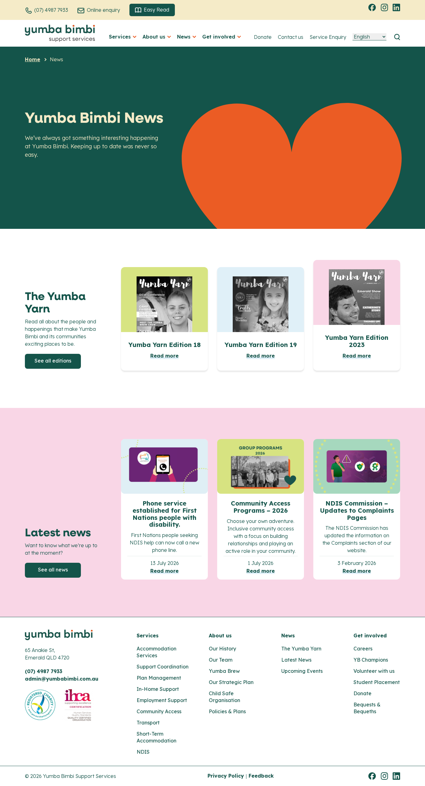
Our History (222, 648)
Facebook (373, 7)
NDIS (143, 752)
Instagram (385, 7)
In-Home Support (158, 689)
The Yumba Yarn (301, 648)
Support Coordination (163, 666)
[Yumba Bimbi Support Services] (60, 33)
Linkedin (397, 7)
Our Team (220, 660)
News (288, 635)
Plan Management (159, 678)
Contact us (290, 37)
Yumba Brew (224, 671)
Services (148, 635)
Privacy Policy (226, 776)
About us (220, 635)
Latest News (296, 660)
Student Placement (376, 682)
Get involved (370, 635)
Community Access (159, 711)
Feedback (261, 776)
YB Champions (370, 660)
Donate (263, 37)
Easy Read (156, 10)
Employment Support (162, 700)
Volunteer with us (374, 671)
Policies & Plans (227, 711)
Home (32, 59)
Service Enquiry (328, 37)
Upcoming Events (302, 671)
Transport (148, 722)
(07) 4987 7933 (51, 10)
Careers (362, 648)
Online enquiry (103, 10)
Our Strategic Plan (231, 682)
